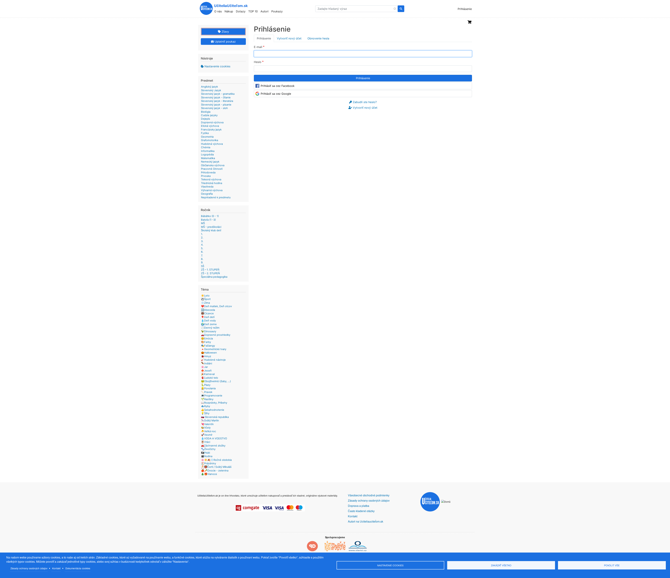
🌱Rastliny (207, 399)
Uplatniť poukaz (225, 41)
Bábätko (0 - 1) (210, 216)
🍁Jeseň (206, 370)
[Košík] (469, 22)
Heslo (257, 62)
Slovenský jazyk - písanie (216, 104)
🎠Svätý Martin (210, 420)
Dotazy (240, 11)
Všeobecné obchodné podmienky (368, 495)
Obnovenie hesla (318, 38)
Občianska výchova (212, 165)
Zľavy (225, 31)
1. (202, 234)
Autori (264, 11)
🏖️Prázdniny (208, 463)
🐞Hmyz (206, 356)
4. (202, 244)
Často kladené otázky (361, 511)
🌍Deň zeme (209, 324)
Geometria (207, 136)
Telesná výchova (211, 179)
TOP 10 (253, 11)
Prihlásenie (465, 9)
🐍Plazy (205, 384)
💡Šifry (205, 413)
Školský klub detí (211, 230)
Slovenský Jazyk (211, 90)
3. (202, 241)
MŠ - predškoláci (211, 226)
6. (202, 251)
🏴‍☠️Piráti (205, 452)
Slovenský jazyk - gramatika (217, 93)
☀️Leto (205, 295)
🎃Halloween (209, 352)
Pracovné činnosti (211, 168)
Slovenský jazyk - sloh (214, 108)
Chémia (205, 147)
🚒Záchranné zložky (213, 445)
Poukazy (277, 11)
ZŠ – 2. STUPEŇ (210, 273)
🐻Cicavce (207, 313)
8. (202, 259)
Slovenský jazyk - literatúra (217, 101)
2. (202, 237)
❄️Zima (205, 302)
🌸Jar (204, 367)
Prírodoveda (208, 172)
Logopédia (207, 154)
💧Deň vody (208, 320)
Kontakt (56, 568)
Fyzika (205, 133)
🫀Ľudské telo (209, 377)
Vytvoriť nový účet (289, 38)
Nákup (229, 11)
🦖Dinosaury (208, 331)
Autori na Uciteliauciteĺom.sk (365, 521)
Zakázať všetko (501, 565)
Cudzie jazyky (209, 115)
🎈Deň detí (207, 317)
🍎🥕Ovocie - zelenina (214, 470)
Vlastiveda (207, 186)
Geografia (207, 193)
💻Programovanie (211, 395)
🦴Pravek (206, 392)
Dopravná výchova (212, 122)
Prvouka (206, 176)
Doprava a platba (358, 506)
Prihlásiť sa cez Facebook (278, 86)
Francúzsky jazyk (211, 129)
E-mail (258, 47)
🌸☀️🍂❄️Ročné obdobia (216, 459)
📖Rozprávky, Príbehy (214, 402)
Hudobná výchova (212, 143)
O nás (218, 11)
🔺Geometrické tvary (213, 349)
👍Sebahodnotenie (212, 409)
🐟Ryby (205, 406)
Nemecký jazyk (210, 161)
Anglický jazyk (209, 86)
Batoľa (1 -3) (208, 219)
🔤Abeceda (208, 309)
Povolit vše (612, 565)
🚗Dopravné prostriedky (215, 334)
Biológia (205, 111)
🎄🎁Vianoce (209, 474)
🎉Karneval (208, 374)
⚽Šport (206, 299)
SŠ (202, 266)
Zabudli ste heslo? (364, 102)
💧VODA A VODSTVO (214, 438)
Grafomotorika (209, 140)
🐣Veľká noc (208, 431)
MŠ (203, 223)
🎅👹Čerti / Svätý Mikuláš (216, 466)
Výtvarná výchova (211, 190)
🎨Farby (206, 342)
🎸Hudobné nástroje (213, 359)
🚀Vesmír (206, 434)
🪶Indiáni (206, 363)
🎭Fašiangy (208, 345)
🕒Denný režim (210, 327)
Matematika (208, 158)
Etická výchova (210, 125)
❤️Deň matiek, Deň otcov (216, 306)
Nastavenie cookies (217, 66)
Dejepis (205, 118)
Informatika (207, 151)
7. (202, 255)
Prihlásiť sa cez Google (276, 93)
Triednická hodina (211, 183)
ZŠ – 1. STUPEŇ (210, 269)
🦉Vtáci (205, 442)
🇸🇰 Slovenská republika (215, 417)
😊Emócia (207, 338)
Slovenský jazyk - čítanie (216, 97)
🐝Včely (206, 427)
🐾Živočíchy (208, 449)
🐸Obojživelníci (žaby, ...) (216, 381)
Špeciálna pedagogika (214, 276)
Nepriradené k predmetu (215, 197)
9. (202, 262)
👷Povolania (208, 388)
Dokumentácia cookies (77, 568)
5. (202, 248)
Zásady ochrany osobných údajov (28, 568)
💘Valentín (207, 424)
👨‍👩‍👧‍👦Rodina (206, 456)
